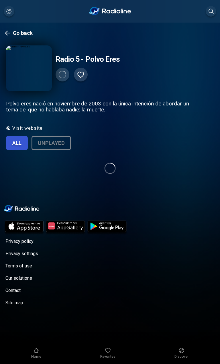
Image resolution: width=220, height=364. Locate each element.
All (16, 143)
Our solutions (18, 278)
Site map (14, 302)
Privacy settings (21, 253)
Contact (13, 290)
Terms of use (18, 266)
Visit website (27, 128)
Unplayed (51, 143)
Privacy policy (19, 241)
